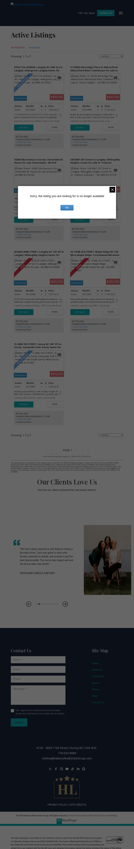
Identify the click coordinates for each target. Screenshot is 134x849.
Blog (94, 695)
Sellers (95, 689)
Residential (34, 47)
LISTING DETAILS (23, 127)
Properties (98, 676)
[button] (86, 13)
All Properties (18, 47)
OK (67, 207)
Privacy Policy (58, 804)
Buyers (96, 682)
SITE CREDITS (78, 804)
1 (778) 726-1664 (23, 142)
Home (95, 663)
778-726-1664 (86, 12)
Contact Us (98, 702)
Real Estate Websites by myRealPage (100, 815)
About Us (97, 669)
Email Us (106, 12)
